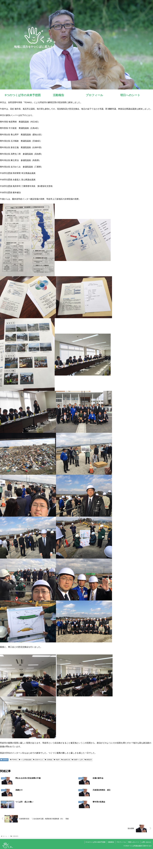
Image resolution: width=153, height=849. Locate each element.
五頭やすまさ (39, 759)
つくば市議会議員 (26, 759)
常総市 (58, 759)
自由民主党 (66, 759)
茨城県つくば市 (78, 759)
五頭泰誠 (49, 759)
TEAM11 (14, 759)
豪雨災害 (89, 759)
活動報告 (5, 759)
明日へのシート (133, 842)
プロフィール (121, 842)
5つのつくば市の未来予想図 (95, 842)
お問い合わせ (146, 842)
